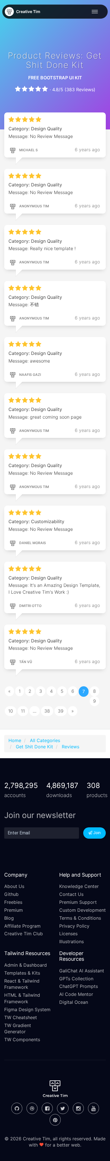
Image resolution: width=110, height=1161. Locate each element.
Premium (13, 910)
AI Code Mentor (76, 994)
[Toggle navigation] (96, 11)
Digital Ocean (73, 1002)
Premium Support (78, 902)
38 (47, 711)
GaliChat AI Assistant (81, 970)
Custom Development (82, 910)
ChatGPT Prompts (78, 986)
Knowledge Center (79, 886)
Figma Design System (27, 1009)
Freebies (13, 902)
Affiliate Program (22, 926)
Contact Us (71, 894)
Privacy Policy (74, 926)
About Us (14, 886)
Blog (9, 918)
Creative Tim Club (23, 933)
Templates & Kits (22, 973)
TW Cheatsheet (20, 1017)
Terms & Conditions (80, 918)
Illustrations (71, 941)
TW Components (22, 1039)
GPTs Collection (76, 978)
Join (96, 832)
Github (11, 894)
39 (60, 711)
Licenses (68, 933)
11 (23, 711)
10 (10, 711)
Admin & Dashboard (25, 965)
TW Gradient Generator (17, 1028)
